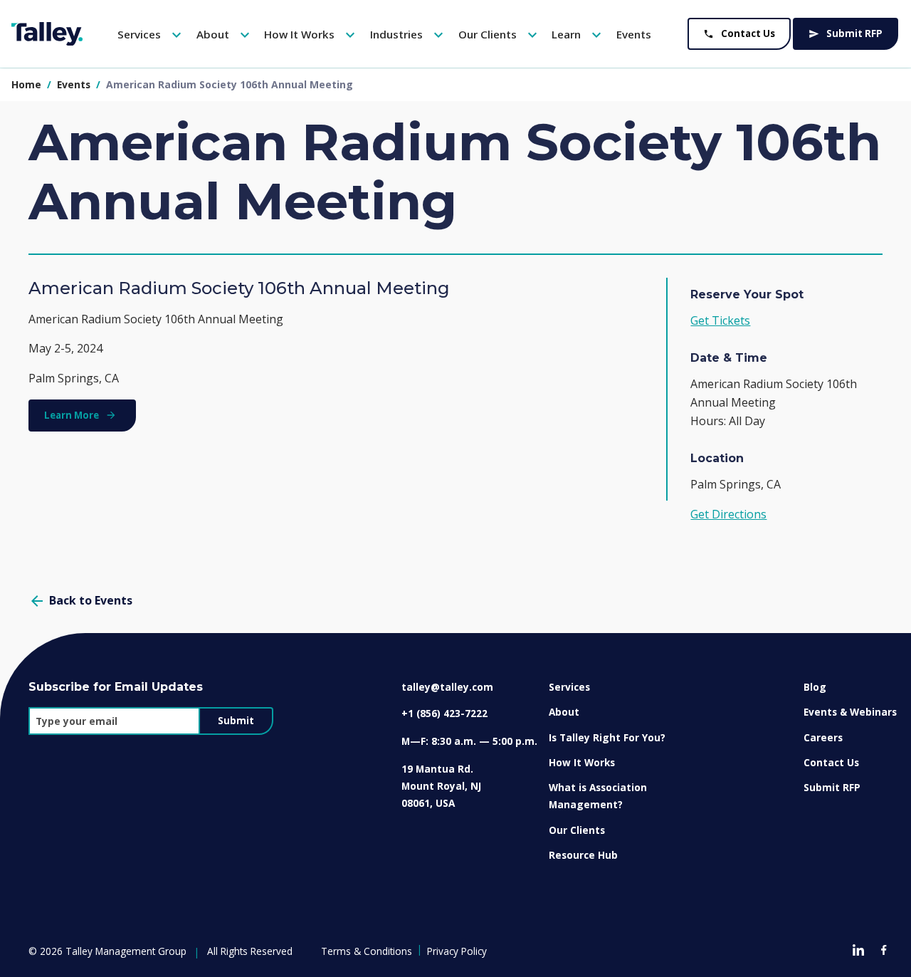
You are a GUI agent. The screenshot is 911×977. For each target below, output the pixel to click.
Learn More (71, 415)
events (75, 84)
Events (633, 34)
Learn (578, 34)
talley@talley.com (447, 687)
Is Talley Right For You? (607, 737)
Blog (815, 687)
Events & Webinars (850, 712)
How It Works (311, 34)
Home (26, 84)
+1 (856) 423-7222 (444, 713)
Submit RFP (846, 33)
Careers (823, 737)
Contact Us (739, 33)
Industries (408, 34)
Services (151, 34)
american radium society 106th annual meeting (229, 84)
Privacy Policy (457, 951)
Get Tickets (720, 320)
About (224, 34)
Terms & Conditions (366, 951)
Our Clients (499, 34)
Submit (236, 720)
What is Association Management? (598, 795)
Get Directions (728, 514)
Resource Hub (583, 855)
